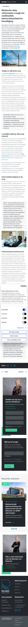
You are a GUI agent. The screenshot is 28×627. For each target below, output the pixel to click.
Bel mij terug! (10, 430)
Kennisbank (6, 6)
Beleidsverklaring (6, 605)
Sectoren (17, 586)
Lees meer (8, 522)
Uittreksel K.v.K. (5, 611)
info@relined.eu (20, 607)
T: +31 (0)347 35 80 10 (10, 408)
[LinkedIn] (8, 365)
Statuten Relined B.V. (7, 608)
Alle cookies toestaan (14, 331)
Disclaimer (17, 620)
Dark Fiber (17, 46)
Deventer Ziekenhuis (9, 73)
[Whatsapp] (15, 365)
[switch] (24, 314)
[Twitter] (12, 365)
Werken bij (17, 592)
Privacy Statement (18, 618)
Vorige (6, 371)
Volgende (21, 371)
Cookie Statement (18, 622)
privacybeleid (11, 459)
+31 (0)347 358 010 (20, 605)
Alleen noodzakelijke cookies (14, 339)
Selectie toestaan (14, 335)
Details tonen (20, 327)
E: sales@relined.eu (10, 406)
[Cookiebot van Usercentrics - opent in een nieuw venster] (20, 286)
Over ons (17, 589)
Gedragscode (17, 624)
